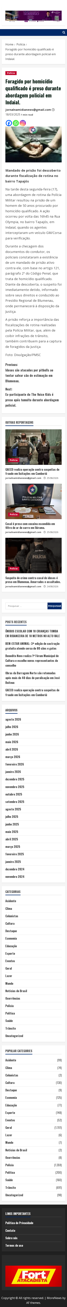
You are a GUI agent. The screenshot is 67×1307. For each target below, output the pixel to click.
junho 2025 (12, 824)
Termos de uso (14, 1245)
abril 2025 (11, 839)
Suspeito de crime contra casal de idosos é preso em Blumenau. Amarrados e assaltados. (33, 580)
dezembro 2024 (14, 869)
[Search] (64, 32)
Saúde (9, 1021)
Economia (11, 938)
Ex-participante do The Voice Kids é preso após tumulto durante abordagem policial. (32, 397)
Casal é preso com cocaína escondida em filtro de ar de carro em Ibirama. (30, 526)
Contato (10, 1230)
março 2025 (12, 846)
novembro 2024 (14, 876)
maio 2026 (11, 742)
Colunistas (11, 916)
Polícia (11, 73)
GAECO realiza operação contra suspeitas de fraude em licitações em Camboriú (32, 471)
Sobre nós (11, 1238)
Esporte (10, 953)
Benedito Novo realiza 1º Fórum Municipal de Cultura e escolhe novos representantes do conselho (32, 661)
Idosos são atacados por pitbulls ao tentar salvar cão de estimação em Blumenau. (29, 372)
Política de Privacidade (19, 1223)
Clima (8, 908)
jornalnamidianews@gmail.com (28, 110)
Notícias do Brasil (16, 991)
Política (10, 1013)
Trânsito (10, 1028)
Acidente (10, 901)
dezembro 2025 (14, 779)
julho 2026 (11, 727)
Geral (8, 968)
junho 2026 (12, 734)
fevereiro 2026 (14, 764)
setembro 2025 (14, 802)
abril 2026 (11, 749)
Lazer (8, 976)
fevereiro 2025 (14, 854)
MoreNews (54, 1298)
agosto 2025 (13, 809)
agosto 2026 (13, 719)
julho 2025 (11, 816)
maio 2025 (11, 832)
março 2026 (12, 757)
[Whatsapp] (16, 123)
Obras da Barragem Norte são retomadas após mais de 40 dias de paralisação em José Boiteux (32, 678)
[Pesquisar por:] (26, 606)
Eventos (10, 961)
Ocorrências (12, 998)
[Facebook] (9, 123)
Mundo (9, 983)
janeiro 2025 (13, 862)
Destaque (11, 931)
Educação (11, 946)
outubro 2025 (13, 794)
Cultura (9, 923)
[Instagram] (23, 123)
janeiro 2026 (13, 772)
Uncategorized (14, 1036)
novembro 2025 (14, 787)
